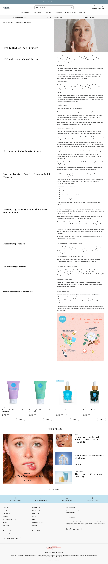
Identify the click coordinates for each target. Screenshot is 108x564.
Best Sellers (37, 12)
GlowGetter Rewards (38, 510)
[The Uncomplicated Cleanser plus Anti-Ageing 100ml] (13, 391)
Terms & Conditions (50, 552)
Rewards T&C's (36, 531)
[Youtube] (74, 529)
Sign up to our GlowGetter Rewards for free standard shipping (53, 2)
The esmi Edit (10, 22)
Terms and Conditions (98, 521)
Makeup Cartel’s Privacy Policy (73, 523)
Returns (34, 528)
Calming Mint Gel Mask (63, 291)
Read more (27, 480)
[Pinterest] (78, 529)
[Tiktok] (81, 529)
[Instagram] (67, 529)
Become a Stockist (8, 533)
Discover (82, 12)
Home (4, 22)
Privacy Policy (59, 552)
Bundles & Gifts (70, 12)
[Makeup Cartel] (54, 547)
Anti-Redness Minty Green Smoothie (93, 409)
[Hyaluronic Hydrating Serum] (67, 391)
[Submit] (102, 518)
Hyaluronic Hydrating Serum (63, 410)
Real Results (6, 516)
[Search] (71, 7)
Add (21, 419)
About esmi (6, 510)
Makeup (58, 12)
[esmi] (6, 7)
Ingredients (6, 525)
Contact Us (35, 516)
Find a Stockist (7, 531)
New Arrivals (25, 12)
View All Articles (54, 489)
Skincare (48, 12)
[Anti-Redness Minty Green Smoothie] (94, 391)
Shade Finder (6, 528)
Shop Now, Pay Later (38, 522)
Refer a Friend (36, 513)
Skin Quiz (5, 522)
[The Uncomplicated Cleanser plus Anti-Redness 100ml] (40, 391)
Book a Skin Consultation (9, 519)
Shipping (34, 525)
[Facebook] (70, 529)
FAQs (33, 519)
